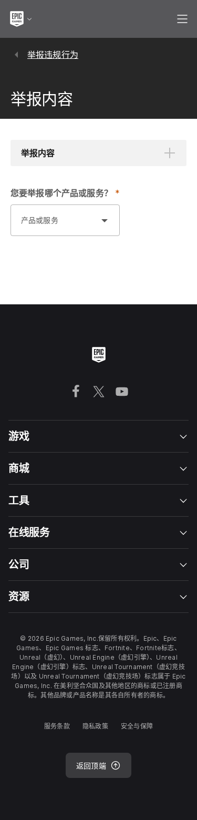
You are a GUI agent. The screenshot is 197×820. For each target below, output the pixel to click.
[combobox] (54, 225)
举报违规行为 (52, 54)
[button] (98, 153)
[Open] (104, 220)
